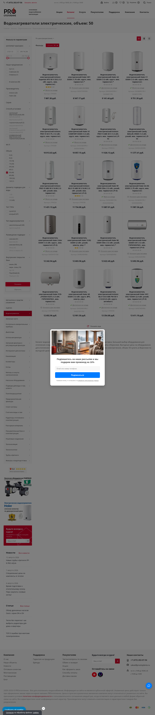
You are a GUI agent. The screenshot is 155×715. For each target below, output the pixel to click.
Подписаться (77, 375)
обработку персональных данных (88, 380)
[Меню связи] (149, 686)
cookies (36, 712)
